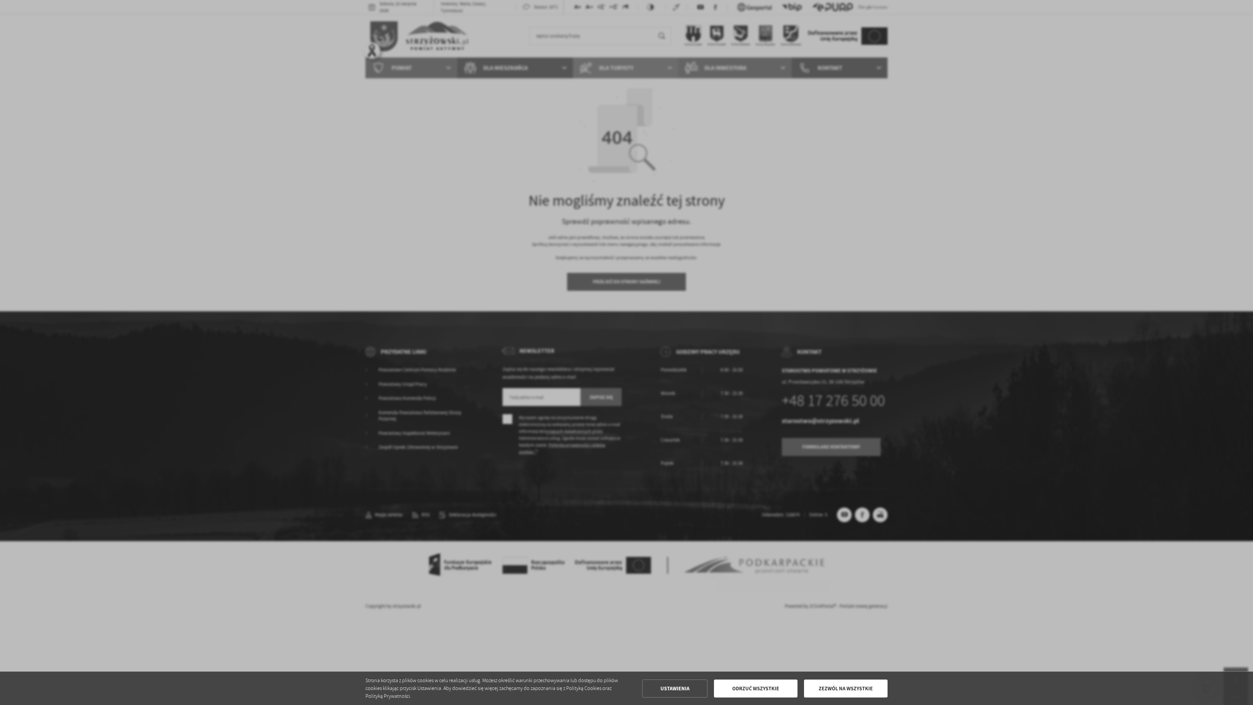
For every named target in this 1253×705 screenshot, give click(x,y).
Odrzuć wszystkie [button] (755, 688)
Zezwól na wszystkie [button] (846, 688)
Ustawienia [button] (674, 688)
